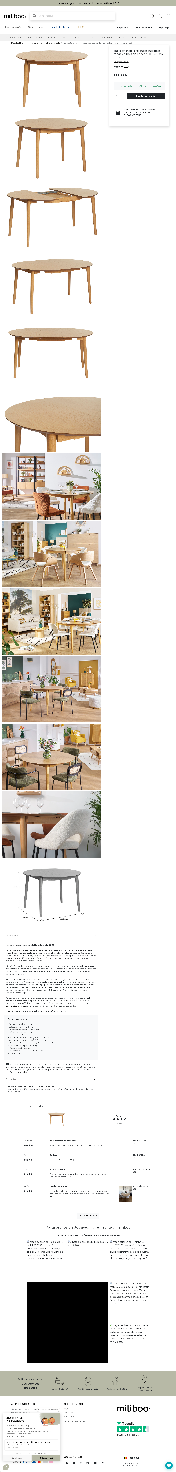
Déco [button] (143, 37)
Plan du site (69, 1417)
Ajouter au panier (146, 96)
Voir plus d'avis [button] (87, 1215)
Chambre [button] (92, 37)
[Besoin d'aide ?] (169, 1465)
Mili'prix (83, 27)
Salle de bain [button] (107, 37)
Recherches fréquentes (74, 1421)
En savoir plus (21, 1072)
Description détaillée (121, 62)
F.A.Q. (66, 1409)
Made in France (61, 27)
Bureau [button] (51, 37)
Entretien (11, 1079)
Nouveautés (13, 27)
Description (12, 935)
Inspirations (123, 27)
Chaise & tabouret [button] (34, 37)
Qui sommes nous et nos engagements (28, 1409)
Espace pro (165, 27)
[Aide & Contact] (152, 16)
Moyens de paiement (20, 1413)
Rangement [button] (76, 37)
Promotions (36, 27)
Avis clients (68, 1413)
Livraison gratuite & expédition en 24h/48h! (88, 3)
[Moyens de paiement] (35, 1462)
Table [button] (63, 37)
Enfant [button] (122, 37)
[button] (46, 1260)
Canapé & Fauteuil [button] (13, 37)
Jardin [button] (133, 37)
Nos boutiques (144, 27)
